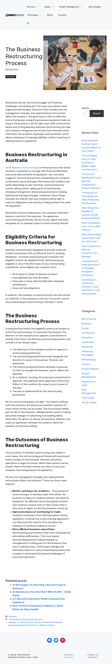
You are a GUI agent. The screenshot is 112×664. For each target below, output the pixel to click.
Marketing (87, 346)
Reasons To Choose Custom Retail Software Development (35, 622)
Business (31, 7)
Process (86, 364)
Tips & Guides (94, 7)
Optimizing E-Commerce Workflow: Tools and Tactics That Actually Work (91, 286)
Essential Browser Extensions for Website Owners (32, 625)
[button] (28, 23)
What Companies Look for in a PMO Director (91, 226)
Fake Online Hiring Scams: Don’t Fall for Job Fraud (91, 238)
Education (87, 337)
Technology (32, 15)
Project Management (69, 7)
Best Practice (89, 319)
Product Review (90, 368)
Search (85, 108)
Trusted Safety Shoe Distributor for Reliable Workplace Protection (90, 268)
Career (47, 7)
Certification (88, 332)
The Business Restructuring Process (25, 619)
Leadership (88, 342)
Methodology (89, 359)
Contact (62, 15)
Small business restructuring (21, 167)
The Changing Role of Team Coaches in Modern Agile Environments (89, 162)
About (50, 15)
